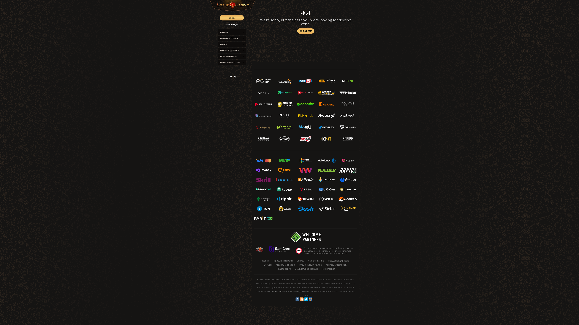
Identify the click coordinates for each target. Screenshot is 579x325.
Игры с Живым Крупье (230, 62)
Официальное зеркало (306, 268)
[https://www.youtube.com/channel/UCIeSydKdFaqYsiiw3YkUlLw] (231, 76)
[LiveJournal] (315, 299)
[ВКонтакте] (297, 299)
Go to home (305, 31)
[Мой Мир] (310, 299)
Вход (232, 17)
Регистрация (232, 24)
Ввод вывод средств (229, 50)
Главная (224, 32)
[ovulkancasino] (235, 76)
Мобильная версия (228, 56)
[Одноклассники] (302, 299)
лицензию (277, 291)
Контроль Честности (336, 264)
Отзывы (268, 264)
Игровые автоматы (229, 38)
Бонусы (223, 44)
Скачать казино (316, 260)
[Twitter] (306, 299)
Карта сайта (284, 268)
